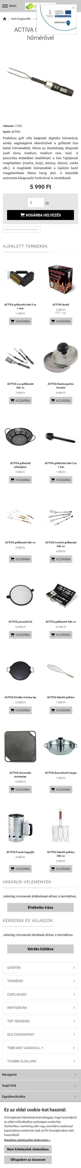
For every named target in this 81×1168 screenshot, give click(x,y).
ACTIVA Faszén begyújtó (20, 852)
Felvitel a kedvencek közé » (22, 229)
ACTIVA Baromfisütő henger (61, 772)
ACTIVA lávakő (61, 304)
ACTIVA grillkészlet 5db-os (61, 621)
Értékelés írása (40, 907)
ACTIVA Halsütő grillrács (61, 697)
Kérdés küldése (41, 949)
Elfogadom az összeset (28, 1160)
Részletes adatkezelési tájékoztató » (27, 1140)
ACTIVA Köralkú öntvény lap (20, 697)
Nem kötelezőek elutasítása (28, 1149)
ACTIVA (15, 131)
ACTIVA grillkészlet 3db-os (20, 542)
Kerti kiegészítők (21, 18)
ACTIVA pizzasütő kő (20, 621)
